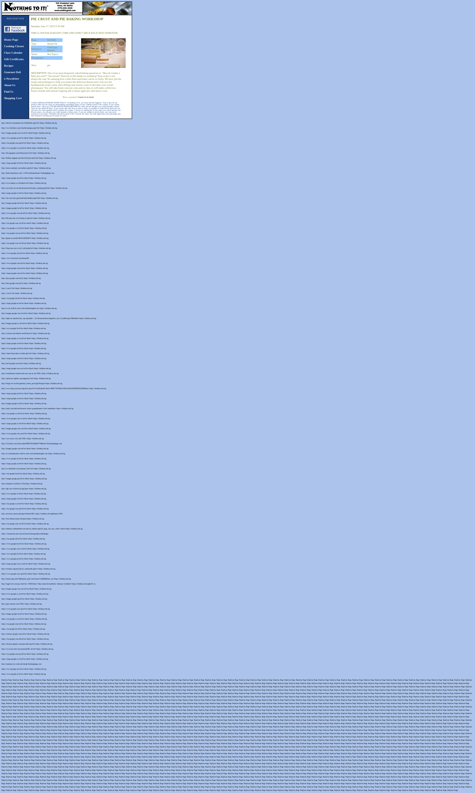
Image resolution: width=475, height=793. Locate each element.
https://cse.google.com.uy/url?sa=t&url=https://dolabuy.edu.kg (25, 223)
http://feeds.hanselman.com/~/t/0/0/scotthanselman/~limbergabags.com (27, 173)
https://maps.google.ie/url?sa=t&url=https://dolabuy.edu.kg (23, 499)
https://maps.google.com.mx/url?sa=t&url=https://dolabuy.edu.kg (26, 368)
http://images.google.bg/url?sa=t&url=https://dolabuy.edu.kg (24, 599)
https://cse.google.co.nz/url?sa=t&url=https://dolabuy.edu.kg (24, 619)
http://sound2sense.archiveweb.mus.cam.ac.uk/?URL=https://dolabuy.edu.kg (30, 373)
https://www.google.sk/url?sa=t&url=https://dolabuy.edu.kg (23, 669)
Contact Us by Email (86, 97)
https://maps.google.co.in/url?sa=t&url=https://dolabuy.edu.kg (24, 338)
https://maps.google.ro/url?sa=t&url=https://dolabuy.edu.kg (23, 464)
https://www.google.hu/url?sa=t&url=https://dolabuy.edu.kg (23, 544)
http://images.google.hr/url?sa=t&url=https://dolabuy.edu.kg (24, 208)
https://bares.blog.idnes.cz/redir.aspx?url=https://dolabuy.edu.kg (25, 353)
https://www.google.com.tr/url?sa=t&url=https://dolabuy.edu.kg (25, 549)
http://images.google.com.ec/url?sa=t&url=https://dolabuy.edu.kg (25, 133)
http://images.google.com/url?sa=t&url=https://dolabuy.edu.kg (24, 449)
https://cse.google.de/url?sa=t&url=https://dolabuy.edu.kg (23, 298)
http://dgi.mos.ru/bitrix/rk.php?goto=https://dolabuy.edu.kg (23, 489)
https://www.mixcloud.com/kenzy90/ (15, 258)
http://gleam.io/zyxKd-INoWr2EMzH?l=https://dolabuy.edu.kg (24, 238)
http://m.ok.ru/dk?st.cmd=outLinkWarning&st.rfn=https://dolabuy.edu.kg (29, 308)
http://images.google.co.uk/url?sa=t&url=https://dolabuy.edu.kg (25, 323)
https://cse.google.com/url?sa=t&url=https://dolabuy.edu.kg (23, 624)
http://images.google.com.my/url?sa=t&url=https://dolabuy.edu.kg (26, 589)
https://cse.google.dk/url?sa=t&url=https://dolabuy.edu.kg (23, 539)
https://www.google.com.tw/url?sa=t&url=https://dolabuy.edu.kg (25, 418)
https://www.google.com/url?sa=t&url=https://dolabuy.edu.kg (24, 253)
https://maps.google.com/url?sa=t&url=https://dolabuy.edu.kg (24, 268)
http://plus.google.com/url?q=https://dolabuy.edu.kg (21, 278)
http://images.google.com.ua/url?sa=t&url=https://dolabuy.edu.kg (26, 428)
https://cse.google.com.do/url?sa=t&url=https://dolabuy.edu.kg (25, 243)
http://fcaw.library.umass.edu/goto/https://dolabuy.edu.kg (22, 519)
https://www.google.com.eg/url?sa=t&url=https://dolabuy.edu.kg (25, 609)
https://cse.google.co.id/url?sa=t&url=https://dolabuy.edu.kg (24, 413)
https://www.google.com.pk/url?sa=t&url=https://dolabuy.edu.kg (25, 213)
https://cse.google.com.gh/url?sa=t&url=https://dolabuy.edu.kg (25, 143)
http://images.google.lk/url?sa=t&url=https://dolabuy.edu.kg (24, 203)
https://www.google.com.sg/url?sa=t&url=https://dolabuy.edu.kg (25, 574)
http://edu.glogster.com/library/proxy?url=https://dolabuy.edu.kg (25, 153)
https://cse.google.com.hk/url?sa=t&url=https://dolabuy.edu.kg (25, 639)
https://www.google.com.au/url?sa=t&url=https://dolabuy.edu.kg (25, 433)
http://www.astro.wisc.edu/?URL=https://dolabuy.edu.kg (22, 439)
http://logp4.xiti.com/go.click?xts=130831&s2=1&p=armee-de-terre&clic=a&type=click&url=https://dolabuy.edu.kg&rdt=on (48, 584)
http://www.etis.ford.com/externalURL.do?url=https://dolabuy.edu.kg (27, 649)
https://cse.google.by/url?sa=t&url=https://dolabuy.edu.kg (23, 629)
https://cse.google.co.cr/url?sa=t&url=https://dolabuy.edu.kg (24, 228)
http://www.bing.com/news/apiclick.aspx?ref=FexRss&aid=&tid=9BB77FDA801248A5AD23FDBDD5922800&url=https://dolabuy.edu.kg (53, 388)
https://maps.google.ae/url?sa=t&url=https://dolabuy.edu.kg (23, 178)
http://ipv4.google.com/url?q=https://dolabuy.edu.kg (21, 363)
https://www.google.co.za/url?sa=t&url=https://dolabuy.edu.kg (24, 594)
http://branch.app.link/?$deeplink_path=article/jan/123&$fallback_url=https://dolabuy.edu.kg (36, 579)
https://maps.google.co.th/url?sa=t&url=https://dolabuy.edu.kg (24, 423)
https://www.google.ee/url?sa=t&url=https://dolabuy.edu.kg (23, 138)
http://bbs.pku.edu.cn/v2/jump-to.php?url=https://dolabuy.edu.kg (25, 218)
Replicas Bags (6, 680)
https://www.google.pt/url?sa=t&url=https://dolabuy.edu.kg (23, 559)
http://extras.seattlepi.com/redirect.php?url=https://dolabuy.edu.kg (26, 168)
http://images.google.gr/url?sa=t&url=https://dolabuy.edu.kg (24, 479)
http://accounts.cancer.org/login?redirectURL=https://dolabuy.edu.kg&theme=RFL (32, 514)
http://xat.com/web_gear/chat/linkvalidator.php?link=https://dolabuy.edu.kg (29, 198)
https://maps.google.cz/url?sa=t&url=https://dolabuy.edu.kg (23, 358)
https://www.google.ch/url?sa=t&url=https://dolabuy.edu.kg (23, 459)
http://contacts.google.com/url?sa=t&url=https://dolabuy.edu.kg (25, 634)
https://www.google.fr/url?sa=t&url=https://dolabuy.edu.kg (23, 328)
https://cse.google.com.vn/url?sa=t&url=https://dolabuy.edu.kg (25, 524)
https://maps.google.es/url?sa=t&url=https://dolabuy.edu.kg (23, 303)
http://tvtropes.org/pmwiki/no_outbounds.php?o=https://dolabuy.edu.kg (28, 569)
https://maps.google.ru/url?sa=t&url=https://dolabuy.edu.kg (23, 398)
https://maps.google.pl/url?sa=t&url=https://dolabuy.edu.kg (23, 393)
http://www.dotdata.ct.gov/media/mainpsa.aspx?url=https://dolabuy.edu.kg (29, 128)
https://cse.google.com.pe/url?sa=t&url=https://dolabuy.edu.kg (24, 654)
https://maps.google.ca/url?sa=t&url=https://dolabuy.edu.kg (23, 343)
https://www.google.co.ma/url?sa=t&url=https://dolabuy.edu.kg (25, 148)
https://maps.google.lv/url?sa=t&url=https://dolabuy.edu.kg (23, 193)
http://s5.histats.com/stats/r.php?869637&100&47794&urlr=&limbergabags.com (31, 444)
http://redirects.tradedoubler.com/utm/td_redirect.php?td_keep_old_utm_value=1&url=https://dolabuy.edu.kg (42, 529)
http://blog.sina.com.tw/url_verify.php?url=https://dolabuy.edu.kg (26, 248)
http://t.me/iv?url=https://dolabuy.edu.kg (16, 288)
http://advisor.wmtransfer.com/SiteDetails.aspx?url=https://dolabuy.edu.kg (29, 123)
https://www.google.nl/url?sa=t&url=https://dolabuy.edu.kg (23, 348)
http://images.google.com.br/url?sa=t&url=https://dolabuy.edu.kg (25, 313)
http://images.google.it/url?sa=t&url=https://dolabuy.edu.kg (23, 403)
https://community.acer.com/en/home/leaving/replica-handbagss (24, 534)
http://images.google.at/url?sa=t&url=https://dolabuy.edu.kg (24, 614)
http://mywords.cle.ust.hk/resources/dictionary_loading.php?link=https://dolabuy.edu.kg (34, 188)
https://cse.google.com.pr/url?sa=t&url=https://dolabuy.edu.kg (24, 233)
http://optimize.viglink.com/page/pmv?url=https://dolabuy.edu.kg (26, 378)
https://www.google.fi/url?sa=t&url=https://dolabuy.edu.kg (23, 554)
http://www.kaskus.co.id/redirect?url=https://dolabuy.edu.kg (23, 183)
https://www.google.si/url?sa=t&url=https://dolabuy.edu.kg (23, 674)
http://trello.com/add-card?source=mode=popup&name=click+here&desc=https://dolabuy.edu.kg (37, 408)
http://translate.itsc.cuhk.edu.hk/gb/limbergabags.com (21, 664)
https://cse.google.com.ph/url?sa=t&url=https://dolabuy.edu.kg (25, 509)
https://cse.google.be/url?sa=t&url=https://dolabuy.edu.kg (23, 474)
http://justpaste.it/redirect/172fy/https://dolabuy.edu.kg (21, 484)
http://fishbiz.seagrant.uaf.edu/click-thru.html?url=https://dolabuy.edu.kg (28, 158)
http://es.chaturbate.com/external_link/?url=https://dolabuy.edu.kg (26, 469)
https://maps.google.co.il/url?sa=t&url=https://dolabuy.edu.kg (24, 659)
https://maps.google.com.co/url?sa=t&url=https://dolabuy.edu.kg (25, 564)
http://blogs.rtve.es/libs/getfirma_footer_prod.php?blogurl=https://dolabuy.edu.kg (31, 383)
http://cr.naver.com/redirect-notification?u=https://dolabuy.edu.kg (25, 333)
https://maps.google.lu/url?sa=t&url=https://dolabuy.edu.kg (23, 163)
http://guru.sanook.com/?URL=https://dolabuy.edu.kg (21, 604)
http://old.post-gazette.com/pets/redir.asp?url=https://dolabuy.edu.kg (26, 644)
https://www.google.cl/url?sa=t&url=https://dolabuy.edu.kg (23, 494)
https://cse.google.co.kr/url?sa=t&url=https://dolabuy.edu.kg (24, 504)
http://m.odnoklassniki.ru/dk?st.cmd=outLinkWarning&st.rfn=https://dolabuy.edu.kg (33, 454)
